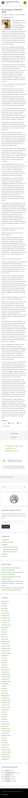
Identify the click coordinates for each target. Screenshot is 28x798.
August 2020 (5, 759)
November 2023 (6, 676)
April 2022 (4, 719)
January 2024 (5, 672)
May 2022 (4, 716)
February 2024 (6, 669)
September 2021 (6, 735)
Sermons (11, 14)
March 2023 (5, 693)
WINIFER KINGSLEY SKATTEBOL (15, 460)
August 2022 (5, 709)
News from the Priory (7, 542)
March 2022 (5, 721)
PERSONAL (5, 544)
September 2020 (6, 756)
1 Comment (5, 14)
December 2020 (6, 749)
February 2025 (5, 641)
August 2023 (5, 683)
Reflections (5, 554)
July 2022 (4, 712)
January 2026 (5, 615)
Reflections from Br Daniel (10, 547)
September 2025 (6, 625)
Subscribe (5, 526)
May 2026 (4, 606)
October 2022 (5, 705)
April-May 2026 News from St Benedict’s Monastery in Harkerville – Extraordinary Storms (12, 583)
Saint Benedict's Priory (12, 1)
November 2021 (6, 731)
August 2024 (5, 655)
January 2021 (5, 747)
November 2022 (6, 702)
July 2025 (4, 629)
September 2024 (6, 653)
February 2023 (6, 695)
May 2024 (4, 662)
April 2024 (4, 665)
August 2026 (5, 601)
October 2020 (5, 754)
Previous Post (14, 433)
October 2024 (5, 650)
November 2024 (6, 648)
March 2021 (5, 742)
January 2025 (5, 643)
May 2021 (4, 738)
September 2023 (6, 681)
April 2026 (4, 608)
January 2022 (5, 726)
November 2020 (6, 752)
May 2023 (4, 688)
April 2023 (4, 691)
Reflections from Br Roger (10, 549)
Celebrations (5, 540)
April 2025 (4, 636)
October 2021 (5, 733)
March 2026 (5, 610)
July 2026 (4, 603)
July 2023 (4, 686)
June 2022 (4, 714)
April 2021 (4, 740)
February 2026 (6, 613)
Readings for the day (7, 17)
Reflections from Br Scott (10, 551)
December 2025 (6, 617)
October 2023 (5, 679)
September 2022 (6, 707)
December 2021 (6, 728)
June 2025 (4, 632)
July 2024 (4, 658)
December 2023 (6, 674)
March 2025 (5, 639)
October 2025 (5, 622)
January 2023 (5, 698)
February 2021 (5, 745)
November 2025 (6, 620)
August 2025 (5, 627)
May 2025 (4, 634)
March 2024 (5, 667)
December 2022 (6, 700)
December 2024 (6, 646)
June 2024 (4, 660)
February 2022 (6, 723)
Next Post (14, 437)
